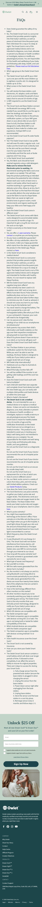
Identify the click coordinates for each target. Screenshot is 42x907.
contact (10, 235)
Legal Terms (17, 757)
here (17, 250)
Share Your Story (7, 843)
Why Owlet (5, 839)
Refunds (10, 902)
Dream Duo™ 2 (7, 873)
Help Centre (6, 849)
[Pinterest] (8, 826)
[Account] (27, 12)
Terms (31, 902)
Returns (17, 902)
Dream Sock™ (7, 863)
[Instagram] (12, 826)
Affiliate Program (7, 853)
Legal (3, 902)
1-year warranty (24, 233)
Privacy (24, 902)
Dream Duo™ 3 (7, 869)
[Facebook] (3, 826)
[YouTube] (16, 826)
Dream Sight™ (7, 866)
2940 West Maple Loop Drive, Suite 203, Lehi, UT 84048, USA (19, 887)
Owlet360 (5, 876)
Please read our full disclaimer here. (23, 67)
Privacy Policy (25, 757)
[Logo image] (7, 12)
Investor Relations (8, 856)
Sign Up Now (21, 764)
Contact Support (7, 883)
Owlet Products (16, 487)
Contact (5, 846)
